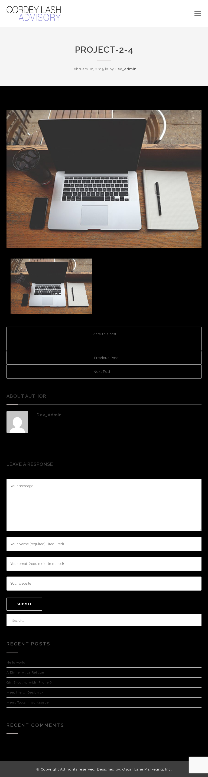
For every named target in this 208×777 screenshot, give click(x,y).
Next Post (102, 372)
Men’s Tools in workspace (27, 702)
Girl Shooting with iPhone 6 (29, 682)
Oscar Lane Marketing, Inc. (147, 769)
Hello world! (16, 662)
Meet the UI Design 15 (24, 692)
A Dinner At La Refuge (25, 672)
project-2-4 (104, 50)
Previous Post (105, 358)
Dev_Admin (125, 69)
